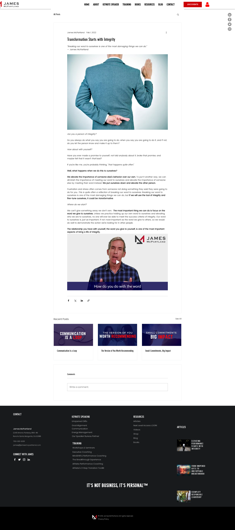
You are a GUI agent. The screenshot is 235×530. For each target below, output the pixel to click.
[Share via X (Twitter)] (75, 300)
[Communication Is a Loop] (73, 335)
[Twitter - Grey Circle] (229, 24)
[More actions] (166, 32)
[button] (149, 4)
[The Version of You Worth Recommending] (117, 335)
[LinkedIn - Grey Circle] (229, 15)
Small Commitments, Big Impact (158, 350)
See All (178, 318)
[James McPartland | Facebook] (14, 459)
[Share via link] (88, 300)
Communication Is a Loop (67, 350)
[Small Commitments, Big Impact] (161, 335)
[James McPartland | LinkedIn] (28, 459)
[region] (29, 418)
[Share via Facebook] (68, 300)
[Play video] (117, 262)
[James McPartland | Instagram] (24, 459)
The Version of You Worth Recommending (117, 350)
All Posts (57, 14)
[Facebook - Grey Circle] (229, 19)
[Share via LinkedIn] (82, 300)
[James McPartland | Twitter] (19, 459)
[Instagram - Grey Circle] (229, 29)
